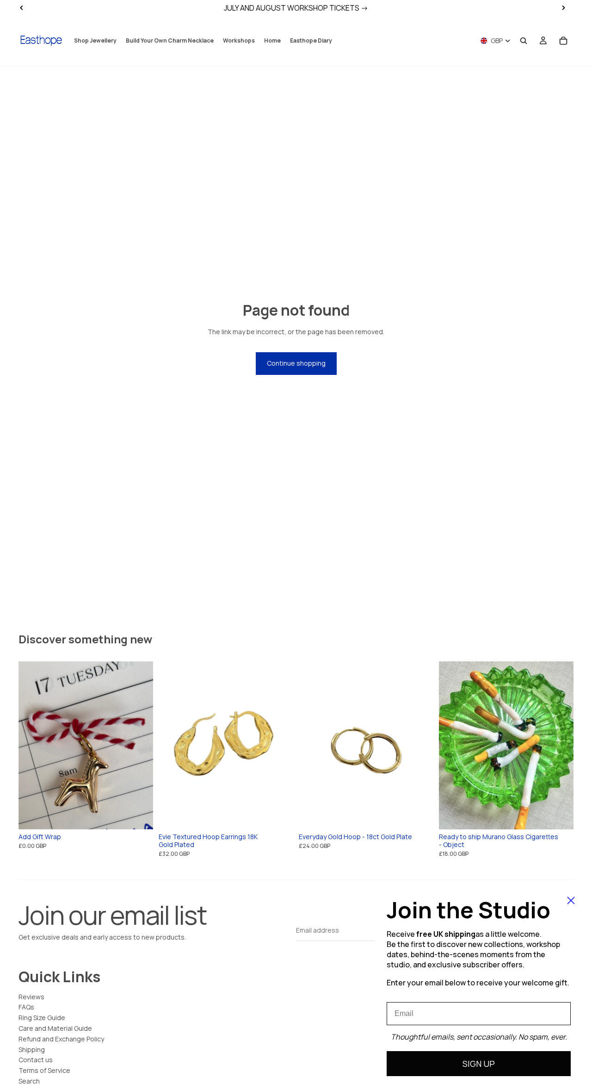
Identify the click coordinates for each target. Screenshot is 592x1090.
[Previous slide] (32, 745)
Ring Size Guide (41, 1017)
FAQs (26, 1007)
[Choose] (138, 815)
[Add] (279, 815)
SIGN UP (478, 1063)
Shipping (31, 1049)
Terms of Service (44, 1070)
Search (29, 1081)
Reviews (31, 996)
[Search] (523, 41)
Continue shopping (296, 363)
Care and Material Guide (55, 1028)
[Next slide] (139, 745)
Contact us (35, 1059)
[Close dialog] (571, 900)
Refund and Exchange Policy (61, 1038)
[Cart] (563, 41)
